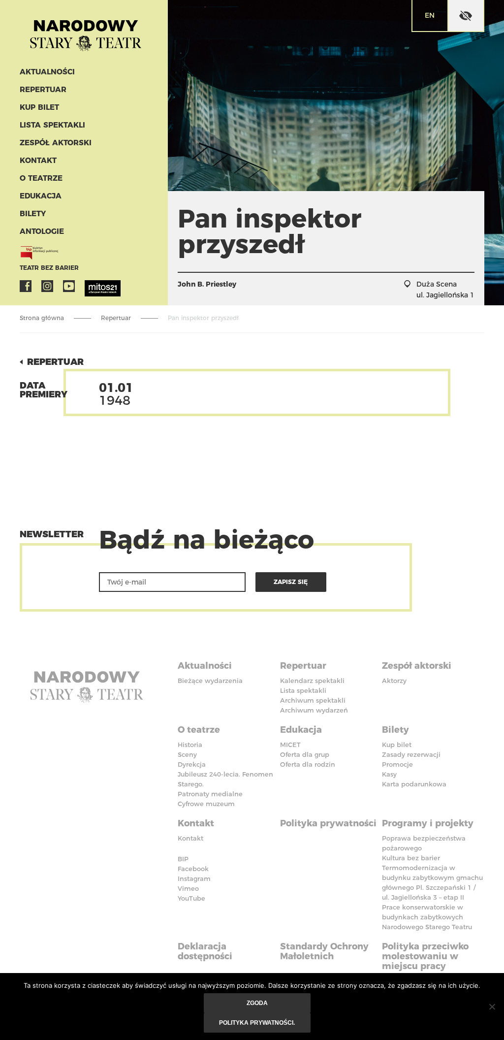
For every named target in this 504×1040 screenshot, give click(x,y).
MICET (290, 744)
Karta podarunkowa (414, 784)
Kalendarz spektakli (312, 680)
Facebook (26, 286)
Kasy (389, 774)
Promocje (397, 764)
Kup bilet (39, 107)
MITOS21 (90, 286)
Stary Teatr (86, 31)
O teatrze (41, 178)
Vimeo (188, 888)
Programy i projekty (427, 823)
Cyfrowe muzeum (206, 804)
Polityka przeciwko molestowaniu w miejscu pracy (425, 956)
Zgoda (257, 1003)
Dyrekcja (192, 764)
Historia (190, 744)
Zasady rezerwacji (411, 754)
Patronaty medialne (210, 794)
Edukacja (41, 195)
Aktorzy (394, 680)
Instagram (47, 286)
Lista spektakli (52, 125)
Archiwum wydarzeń (314, 710)
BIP (183, 859)
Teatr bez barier (49, 267)
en (430, 15)
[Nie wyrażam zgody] (492, 1006)
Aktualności (47, 71)
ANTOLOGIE (42, 231)
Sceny (187, 754)
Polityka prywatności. (257, 1022)
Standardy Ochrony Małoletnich (324, 951)
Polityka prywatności (328, 823)
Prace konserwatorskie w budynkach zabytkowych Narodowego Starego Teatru (427, 917)
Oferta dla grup (304, 754)
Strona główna (42, 318)
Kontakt (38, 160)
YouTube (69, 286)
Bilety (33, 213)
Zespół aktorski (56, 142)
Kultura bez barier (411, 858)
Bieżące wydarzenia (210, 680)
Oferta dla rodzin (307, 764)
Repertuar (43, 89)
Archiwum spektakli (313, 700)
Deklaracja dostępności (205, 951)
